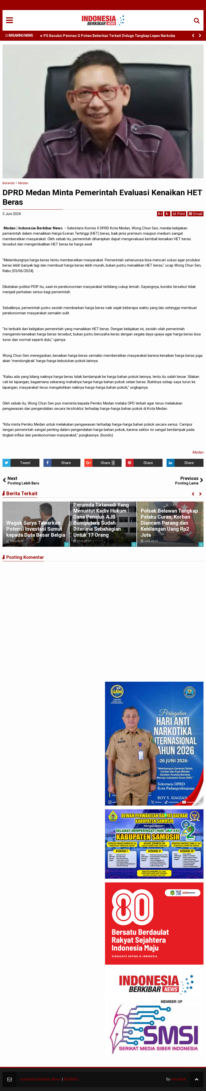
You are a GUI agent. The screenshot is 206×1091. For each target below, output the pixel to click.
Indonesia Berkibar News (40, 1079)
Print (181, 214)
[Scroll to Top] (196, 1079)
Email (197, 214)
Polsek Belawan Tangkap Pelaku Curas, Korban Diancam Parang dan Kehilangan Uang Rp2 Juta (169, 523)
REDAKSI (71, 1079)
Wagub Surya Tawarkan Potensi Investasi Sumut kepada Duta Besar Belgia (35, 529)
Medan (197, 452)
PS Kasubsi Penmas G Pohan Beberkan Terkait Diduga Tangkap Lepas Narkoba (109, 36)
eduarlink (178, 1079)
